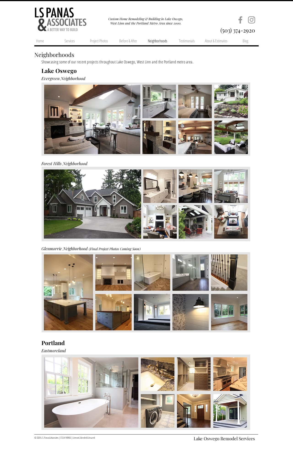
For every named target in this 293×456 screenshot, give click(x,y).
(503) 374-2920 (237, 30)
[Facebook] (240, 20)
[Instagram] (251, 20)
